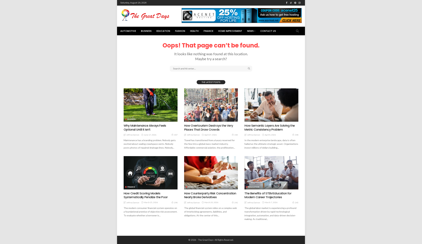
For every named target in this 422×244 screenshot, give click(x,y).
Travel (191, 119)
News (250, 31)
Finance (208, 31)
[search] (297, 31)
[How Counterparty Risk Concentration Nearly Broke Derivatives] (211, 172)
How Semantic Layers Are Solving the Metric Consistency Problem (269, 127)
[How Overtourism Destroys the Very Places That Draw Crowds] (211, 105)
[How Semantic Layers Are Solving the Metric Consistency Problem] (271, 105)
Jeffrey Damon (132, 135)
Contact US (268, 31)
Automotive (128, 31)
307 (176, 135)
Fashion (180, 31)
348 (296, 135)
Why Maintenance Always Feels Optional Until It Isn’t (145, 127)
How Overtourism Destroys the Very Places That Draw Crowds (208, 127)
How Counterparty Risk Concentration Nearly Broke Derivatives (210, 195)
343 (236, 135)
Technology (254, 119)
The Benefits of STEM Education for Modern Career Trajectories (267, 195)
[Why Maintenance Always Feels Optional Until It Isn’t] (151, 105)
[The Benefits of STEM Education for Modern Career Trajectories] (271, 172)
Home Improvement (230, 31)
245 (296, 202)
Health (194, 31)
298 (176, 202)
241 (236, 202)
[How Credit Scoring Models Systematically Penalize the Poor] (151, 172)
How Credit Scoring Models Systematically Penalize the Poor (146, 195)
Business (146, 31)
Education (163, 31)
